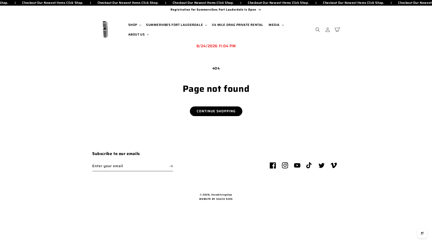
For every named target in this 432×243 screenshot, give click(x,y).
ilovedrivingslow (221, 195)
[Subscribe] (171, 166)
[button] (134, 24)
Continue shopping (216, 111)
